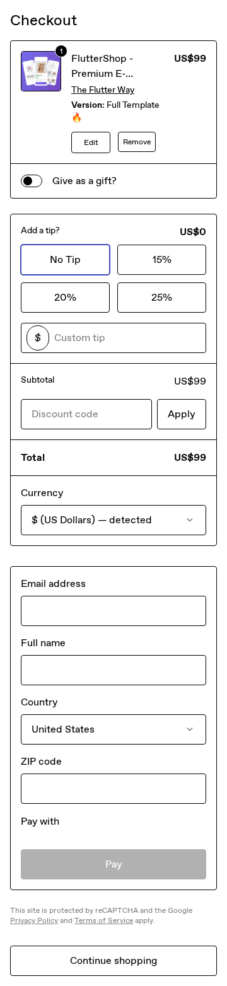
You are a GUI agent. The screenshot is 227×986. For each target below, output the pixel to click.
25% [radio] (161, 297)
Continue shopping (113, 960)
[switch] (31, 181)
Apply (181, 414)
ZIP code (41, 761)
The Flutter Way (102, 89)
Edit (91, 142)
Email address (53, 583)
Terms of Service (103, 920)
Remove (137, 141)
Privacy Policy (34, 920)
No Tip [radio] (65, 259)
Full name (43, 643)
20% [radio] (65, 297)
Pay (113, 864)
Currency (42, 493)
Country (39, 702)
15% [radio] (162, 259)
